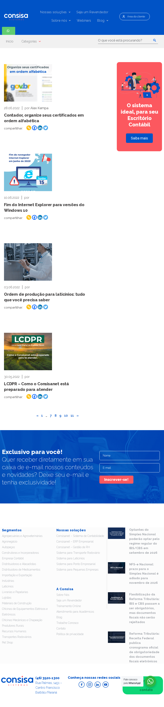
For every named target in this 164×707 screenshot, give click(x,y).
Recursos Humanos (14, 631)
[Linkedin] (40, 127)
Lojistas (6, 597)
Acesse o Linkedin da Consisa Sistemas (98, 685)
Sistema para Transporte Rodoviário (78, 552)
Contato (61, 628)
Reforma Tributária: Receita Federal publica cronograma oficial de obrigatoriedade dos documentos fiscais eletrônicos (144, 647)
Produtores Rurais (13, 625)
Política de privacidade (70, 634)
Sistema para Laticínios (70, 558)
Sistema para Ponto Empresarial (76, 564)
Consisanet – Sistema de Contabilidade (80, 536)
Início (9, 41)
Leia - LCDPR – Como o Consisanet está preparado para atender (28, 351)
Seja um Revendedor (92, 12)
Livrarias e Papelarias (15, 592)
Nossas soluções (53, 12)
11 (72, 416)
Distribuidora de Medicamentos (21, 569)
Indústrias (8, 580)
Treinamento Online (68, 606)
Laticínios (7, 586)
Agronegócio (9, 541)
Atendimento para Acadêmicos (75, 611)
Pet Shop (7, 642)
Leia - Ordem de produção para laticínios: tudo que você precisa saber (28, 262)
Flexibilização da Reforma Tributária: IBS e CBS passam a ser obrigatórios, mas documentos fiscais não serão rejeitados (144, 608)
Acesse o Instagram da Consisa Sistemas (90, 685)
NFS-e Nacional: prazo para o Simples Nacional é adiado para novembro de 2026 (144, 574)
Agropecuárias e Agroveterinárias (22, 536)
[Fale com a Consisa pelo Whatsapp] (8, 31)
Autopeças (8, 547)
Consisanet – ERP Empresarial (75, 541)
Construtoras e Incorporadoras (20, 552)
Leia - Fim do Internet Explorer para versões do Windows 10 (28, 172)
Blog (101, 20)
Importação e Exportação (17, 575)
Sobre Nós (62, 594)
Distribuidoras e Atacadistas (19, 564)
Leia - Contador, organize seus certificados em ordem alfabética (28, 83)
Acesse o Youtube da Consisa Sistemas (106, 685)
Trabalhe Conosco (67, 622)
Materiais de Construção (16, 603)
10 (66, 416)
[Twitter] (45, 127)
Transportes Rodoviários (16, 636)
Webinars (84, 20)
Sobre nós (59, 20)
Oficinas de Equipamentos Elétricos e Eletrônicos (25, 611)
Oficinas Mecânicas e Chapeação (22, 620)
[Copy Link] (28, 127)
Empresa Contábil (13, 558)
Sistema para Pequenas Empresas (77, 569)
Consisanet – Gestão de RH (73, 547)
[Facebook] (34, 127)
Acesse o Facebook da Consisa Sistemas (82, 685)
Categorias (29, 41)
